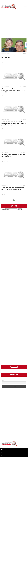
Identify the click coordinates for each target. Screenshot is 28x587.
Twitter (19, 1)
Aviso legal (3, 449)
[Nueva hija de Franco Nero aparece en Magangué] (14, 141)
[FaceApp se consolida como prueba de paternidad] (14, 45)
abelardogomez (5, 86)
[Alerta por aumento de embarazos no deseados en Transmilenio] (14, 174)
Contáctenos (4, 455)
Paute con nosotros (5, 452)
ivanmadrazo (4, 185)
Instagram (22, 1)
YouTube (26, 1)
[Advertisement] (14, 24)
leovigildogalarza (5, 53)
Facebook (15, 1)
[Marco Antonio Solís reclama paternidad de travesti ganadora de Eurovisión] (14, 75)
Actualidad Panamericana (8, 6)
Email (3, 380)
